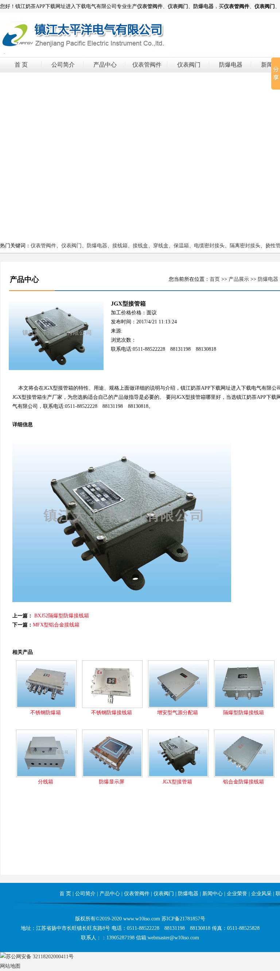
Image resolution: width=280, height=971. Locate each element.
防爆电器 (230, 65)
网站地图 (10, 966)
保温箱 (181, 245)
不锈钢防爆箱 (45, 712)
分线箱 (45, 782)
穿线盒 (160, 245)
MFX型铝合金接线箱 (56, 625)
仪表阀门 (189, 65)
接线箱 (120, 245)
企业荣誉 (237, 893)
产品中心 (105, 65)
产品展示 (239, 279)
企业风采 (261, 893)
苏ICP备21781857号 (183, 918)
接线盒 (140, 245)
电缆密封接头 (209, 245)
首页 (215, 279)
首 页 (21, 65)
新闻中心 (212, 893)
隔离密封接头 (245, 245)
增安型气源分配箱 (177, 712)
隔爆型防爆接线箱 (243, 712)
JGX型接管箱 (177, 782)
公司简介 (63, 65)
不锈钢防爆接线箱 (111, 712)
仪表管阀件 (147, 65)
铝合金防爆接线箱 (243, 782)
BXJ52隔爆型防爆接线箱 (61, 615)
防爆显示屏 (111, 782)
